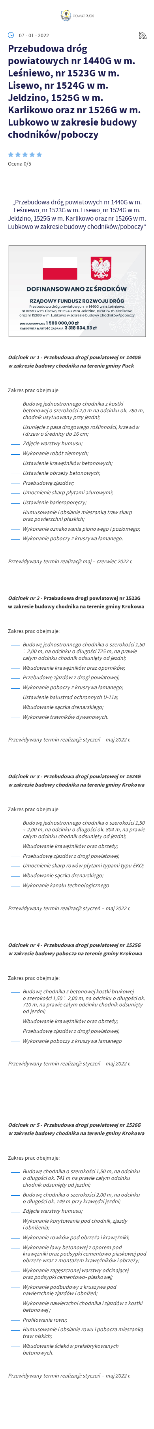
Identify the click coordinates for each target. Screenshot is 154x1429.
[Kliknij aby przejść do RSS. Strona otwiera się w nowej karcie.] (142, 35)
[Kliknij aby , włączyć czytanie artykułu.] (14, 179)
